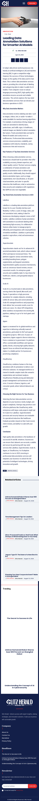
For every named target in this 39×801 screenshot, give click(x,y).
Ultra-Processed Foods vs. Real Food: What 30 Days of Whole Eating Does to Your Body (21, 536)
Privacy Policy (19, 790)
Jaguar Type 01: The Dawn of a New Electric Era (21, 555)
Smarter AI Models (12, 470)
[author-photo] (10, 500)
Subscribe (32, 786)
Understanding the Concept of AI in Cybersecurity (19, 686)
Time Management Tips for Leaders (18, 517)
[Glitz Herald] (14, 51)
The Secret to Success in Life (19, 618)
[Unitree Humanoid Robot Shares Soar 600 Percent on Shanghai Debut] (10, 489)
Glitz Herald (22, 51)
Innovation (8, 31)
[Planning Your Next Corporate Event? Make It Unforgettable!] (10, 567)
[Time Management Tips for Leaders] (10, 509)
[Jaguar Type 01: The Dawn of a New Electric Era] (10, 547)
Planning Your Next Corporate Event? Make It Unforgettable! (21, 575)
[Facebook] (13, 60)
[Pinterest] (22, 60)
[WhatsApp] (26, 60)
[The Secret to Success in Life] (19, 603)
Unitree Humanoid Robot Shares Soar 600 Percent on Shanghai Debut (21, 498)
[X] (17, 60)
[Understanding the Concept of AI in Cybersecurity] (19, 671)
